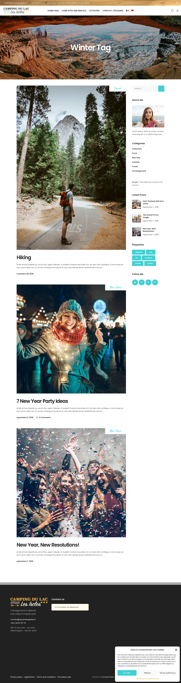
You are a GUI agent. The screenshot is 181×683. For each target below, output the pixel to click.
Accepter (127, 673)
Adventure (137, 149)
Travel (117, 88)
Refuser (147, 673)
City (150, 252)
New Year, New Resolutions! (48, 544)
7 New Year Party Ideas (42, 401)
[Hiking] (71, 168)
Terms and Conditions (46, 677)
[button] (176, 650)
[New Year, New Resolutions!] (71, 482)
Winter (150, 263)
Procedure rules (64, 677)
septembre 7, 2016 (25, 561)
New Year (115, 287)
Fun (136, 258)
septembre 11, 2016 (25, 417)
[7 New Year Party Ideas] (71, 339)
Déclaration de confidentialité (147, 678)
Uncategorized (139, 171)
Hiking (24, 257)
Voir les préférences (168, 673)
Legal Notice (29, 677)
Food (134, 153)
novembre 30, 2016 (25, 274)
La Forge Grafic (108, 677)
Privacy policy (16, 677)
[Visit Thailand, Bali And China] (136, 204)
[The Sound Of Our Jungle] (136, 218)
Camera (138, 252)
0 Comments (45, 417)
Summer (136, 162)
